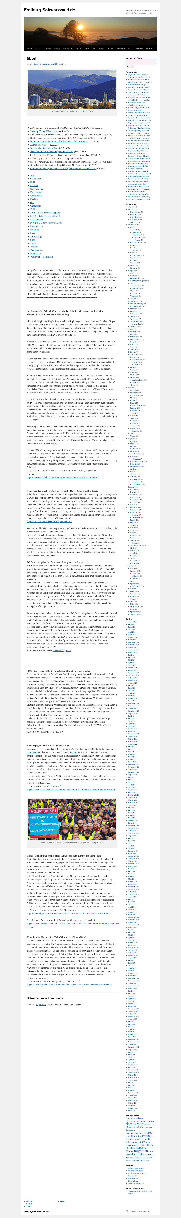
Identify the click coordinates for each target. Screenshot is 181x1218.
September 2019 (133, 833)
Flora (132, 398)
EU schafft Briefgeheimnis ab (138, 181)
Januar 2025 (132, 670)
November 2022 (133, 736)
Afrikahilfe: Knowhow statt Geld (139, 100)
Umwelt (133, 428)
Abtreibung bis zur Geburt (137, 105)
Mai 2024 (131, 690)
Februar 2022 (132, 759)
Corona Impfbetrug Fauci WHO (139, 130)
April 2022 (131, 754)
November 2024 (133, 675)
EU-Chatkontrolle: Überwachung (139, 196)
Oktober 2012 (132, 1044)
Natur (94, 48)
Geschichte (136, 459)
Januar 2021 (132, 792)
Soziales (133, 550)
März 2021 (131, 787)
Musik (132, 377)
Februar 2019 (132, 851)
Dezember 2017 (133, 886)
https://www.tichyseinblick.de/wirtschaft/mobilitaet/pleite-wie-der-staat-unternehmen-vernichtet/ (69, 984)
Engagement (68, 48)
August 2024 (132, 683)
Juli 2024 (131, 685)
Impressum (30, 1201)
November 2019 (133, 828)
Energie (57, 48)
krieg (133, 1148)
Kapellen (135, 499)
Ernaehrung (134, 392)
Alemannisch (134, 354)
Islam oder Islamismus (135, 168)
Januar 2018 (132, 884)
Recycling (135, 431)
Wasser (132, 436)
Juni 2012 (131, 1054)
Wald (132, 433)
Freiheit (147, 1135)
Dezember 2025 (133, 642)
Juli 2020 (131, 807)
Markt (132, 265)
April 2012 (131, 1059)
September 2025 (133, 650)
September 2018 (133, 863)
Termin (142, 1158)
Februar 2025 (132, 667)
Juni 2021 (131, 779)
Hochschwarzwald (136, 461)
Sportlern (133, 571)
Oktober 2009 (132, 1095)
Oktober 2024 (132, 678)
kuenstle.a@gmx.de (62, 650)
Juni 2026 (131, 627)
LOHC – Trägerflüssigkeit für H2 (45, 215)
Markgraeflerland (136, 466)
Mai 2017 (131, 904)
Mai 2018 (131, 874)
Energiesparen (36, 192)
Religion (110, 48)
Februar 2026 (132, 637)
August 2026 (132, 622)
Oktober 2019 (132, 830)
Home (29, 48)
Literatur (135, 362)
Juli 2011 (131, 1082)
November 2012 (133, 1042)
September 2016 (133, 925)
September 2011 (133, 1077)
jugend (128, 1145)
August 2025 (132, 652)
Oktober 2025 (132, 647)
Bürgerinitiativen (135, 306)
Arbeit (134, 553)
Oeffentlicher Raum (136, 380)
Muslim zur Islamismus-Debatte (139, 140)
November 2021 (133, 767)
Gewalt (134, 535)
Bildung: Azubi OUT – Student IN (139, 82)
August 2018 (132, 866)
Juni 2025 (131, 657)
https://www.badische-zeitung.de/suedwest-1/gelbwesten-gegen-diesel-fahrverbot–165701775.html (71, 789)
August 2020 (132, 805)
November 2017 (133, 889)
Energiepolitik (36, 188)
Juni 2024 (131, 688)
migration (141, 1150)
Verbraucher (134, 321)
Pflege (134, 543)
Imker (134, 260)
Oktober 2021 (132, 769)
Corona (143, 1121)
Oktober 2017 (132, 891)
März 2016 (131, 940)
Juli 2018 (131, 869)
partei (129, 1154)
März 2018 (131, 879)
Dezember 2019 (133, 825)
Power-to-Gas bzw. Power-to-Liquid (46, 222)
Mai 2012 (131, 1057)
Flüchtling (136, 1136)
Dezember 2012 (133, 1039)
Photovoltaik (136, 286)
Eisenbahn (135, 482)
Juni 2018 (131, 871)
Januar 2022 (132, 762)
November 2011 (133, 1072)
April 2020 (131, 815)
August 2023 (132, 713)
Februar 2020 (132, 820)
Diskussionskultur (135, 1127)
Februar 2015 (132, 973)
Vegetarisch (136, 395)
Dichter (132, 357)
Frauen (132, 522)
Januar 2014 (132, 1006)
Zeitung (146, 1160)
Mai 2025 (131, 660)
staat (137, 1157)
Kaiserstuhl (134, 464)
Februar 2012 (132, 1065)
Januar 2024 (132, 701)
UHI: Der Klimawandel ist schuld (139, 174)
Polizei (145, 1155)
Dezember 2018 (133, 856)
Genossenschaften (136, 242)
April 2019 (131, 846)
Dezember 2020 (133, 795)
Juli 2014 (131, 991)
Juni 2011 (131, 1085)
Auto (32, 175)
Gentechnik (136, 410)
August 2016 (132, 927)
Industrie (133, 263)
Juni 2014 (131, 993)
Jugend (132, 525)
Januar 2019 (132, 853)
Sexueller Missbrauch (137, 545)
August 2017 (132, 897)
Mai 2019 (131, 843)
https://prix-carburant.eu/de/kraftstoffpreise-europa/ (49, 521)
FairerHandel (134, 336)
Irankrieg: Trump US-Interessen (44, 131)
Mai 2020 (131, 813)
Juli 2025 (131, 655)
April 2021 (131, 785)
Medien (132, 375)
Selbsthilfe (120, 48)
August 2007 (132, 1100)
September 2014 (133, 986)
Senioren (133, 540)
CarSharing (136, 479)
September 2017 (133, 894)
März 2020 (131, 818)
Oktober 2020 (132, 800)
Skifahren (135, 576)
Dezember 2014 (133, 978)
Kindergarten (134, 219)
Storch (134, 423)
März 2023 (131, 726)
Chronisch (133, 512)
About (28, 1206)
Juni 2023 (131, 718)
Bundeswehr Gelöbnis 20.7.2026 (139, 135)
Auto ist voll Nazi (38, 144)
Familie (132, 520)
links (145, 1148)
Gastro (132, 599)
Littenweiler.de (133, 1178)
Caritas (132, 489)
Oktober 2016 (132, 922)
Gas (32, 202)
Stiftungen (133, 268)
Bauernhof (133, 594)
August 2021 (132, 774)
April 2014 (131, 998)
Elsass (132, 443)
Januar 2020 (132, 823)
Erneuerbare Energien (137, 1132)
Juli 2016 (131, 930)
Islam (142, 1142)
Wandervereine (135, 614)
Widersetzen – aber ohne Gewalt (139, 199)
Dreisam (135, 448)
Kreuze (132, 504)
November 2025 (133, 645)
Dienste (132, 227)
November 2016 (133, 919)
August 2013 (132, 1019)
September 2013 (133, 1016)
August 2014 (132, 988)
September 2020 (133, 802)
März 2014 (131, 1001)
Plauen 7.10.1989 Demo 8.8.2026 (139, 120)
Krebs (132, 530)
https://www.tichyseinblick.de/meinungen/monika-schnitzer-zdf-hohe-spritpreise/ (62, 477)
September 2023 (133, 711)
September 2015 (133, 955)
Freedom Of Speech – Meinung (138, 156)
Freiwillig (133, 311)
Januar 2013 (132, 1037)
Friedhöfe (133, 367)
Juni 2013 (131, 1024)
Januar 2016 (132, 945)
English (62, 1201)
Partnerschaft (134, 314)
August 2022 (132, 744)
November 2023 (133, 706)
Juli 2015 (131, 960)
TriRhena (133, 474)
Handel (132, 252)
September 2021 (133, 772)
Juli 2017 (131, 899)
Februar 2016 (132, 942)
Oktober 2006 (132, 1103)
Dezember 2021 (133, 764)
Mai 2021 (131, 782)
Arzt (133, 247)
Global (79, 48)
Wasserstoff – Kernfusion (41, 256)
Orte (131, 471)
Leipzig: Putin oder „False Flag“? (139, 123)
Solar (32, 232)
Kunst (132, 372)
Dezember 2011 (133, 1070)
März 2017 (131, 909)
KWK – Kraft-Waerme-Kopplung (45, 212)
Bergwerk (133, 390)
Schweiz (133, 347)
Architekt (135, 230)
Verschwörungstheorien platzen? (139, 107)
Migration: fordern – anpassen (138, 74)
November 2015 (133, 950)
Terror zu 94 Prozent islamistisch (139, 146)
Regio (101, 48)
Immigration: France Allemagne (138, 143)
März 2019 (131, 848)
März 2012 (131, 1062)
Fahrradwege (136, 484)
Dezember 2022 (133, 734)
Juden (148, 1142)
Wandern (133, 589)
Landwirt (133, 408)
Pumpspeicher (36, 226)
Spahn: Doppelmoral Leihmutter (139, 176)
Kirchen (133, 497)
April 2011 (131, 1090)
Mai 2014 (131, 996)
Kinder (132, 527)
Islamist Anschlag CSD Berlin (138, 151)
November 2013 (133, 1011)
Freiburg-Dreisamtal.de (136, 1168)
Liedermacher (137, 359)
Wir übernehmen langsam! (137, 191)
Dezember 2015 (133, 947)
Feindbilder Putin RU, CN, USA (139, 112)
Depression (136, 517)
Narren (132, 609)
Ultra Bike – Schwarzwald (137, 153)
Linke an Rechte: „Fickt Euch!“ (138, 90)
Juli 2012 (131, 1052)
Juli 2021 (131, 777)
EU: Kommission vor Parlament (139, 189)
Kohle (33, 209)
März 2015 (131, 970)
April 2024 (131, 693)
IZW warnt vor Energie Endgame (139, 97)
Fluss (132, 446)
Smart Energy (36, 236)
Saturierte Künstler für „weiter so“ (139, 77)
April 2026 (131, 632)
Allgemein (131, 207)
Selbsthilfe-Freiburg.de (136, 1183)
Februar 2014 (132, 1003)
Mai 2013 (131, 1026)
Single (132, 548)
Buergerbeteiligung (136, 303)
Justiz (134, 555)
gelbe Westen (33, 752)
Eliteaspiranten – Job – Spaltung (139, 125)
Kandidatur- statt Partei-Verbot (138, 163)
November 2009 (133, 1093)
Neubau (151, 1151)
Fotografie (135, 232)
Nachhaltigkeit (36, 219)
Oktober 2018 (132, 861)
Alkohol (135, 560)
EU (131, 334)
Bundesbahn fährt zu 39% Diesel (45, 148)
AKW (132, 273)
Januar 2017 (132, 914)
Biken (134, 573)
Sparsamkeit (136, 324)
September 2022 (133, 741)
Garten (132, 400)
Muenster (135, 502)
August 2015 (132, 958)
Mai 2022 (131, 751)
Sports (132, 581)
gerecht (138, 1139)
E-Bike (134, 293)
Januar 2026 (132, 639)
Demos (74, 752)
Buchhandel (136, 255)
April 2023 (131, 723)
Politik (137, 1154)
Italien (132, 344)
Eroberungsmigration (135, 110)
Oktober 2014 (132, 983)
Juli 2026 (131, 624)
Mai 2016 (131, 935)
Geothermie (35, 205)
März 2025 (131, 665)
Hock (134, 382)
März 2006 (131, 1105)
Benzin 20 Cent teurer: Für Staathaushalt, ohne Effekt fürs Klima (59, 141)
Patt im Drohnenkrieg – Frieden (138, 171)
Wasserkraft (35, 253)
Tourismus (139, 48)
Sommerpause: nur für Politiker (138, 186)
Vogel (134, 426)
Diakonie (133, 492)
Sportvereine (134, 583)
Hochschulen (134, 217)
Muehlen (133, 469)
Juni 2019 (131, 841)
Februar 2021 (132, 790)
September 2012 (133, 1047)
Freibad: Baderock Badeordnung (139, 118)
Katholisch (133, 494)
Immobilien (136, 235)
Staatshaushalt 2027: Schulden (138, 194)
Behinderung (134, 510)
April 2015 (131, 968)
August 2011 (132, 1080)
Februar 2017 (132, 912)
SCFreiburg (136, 586)
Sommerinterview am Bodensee (138, 79)
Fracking (34, 198)
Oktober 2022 (132, 739)
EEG (32, 181)
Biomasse (133, 275)
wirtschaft (139, 1160)
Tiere (132, 418)
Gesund (132, 245)
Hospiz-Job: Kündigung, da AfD (139, 87)
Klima (132, 403)
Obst (134, 413)
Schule (151, 1154)
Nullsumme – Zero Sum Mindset (139, 128)
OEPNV (55, 63)
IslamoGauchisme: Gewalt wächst (139, 161)
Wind (132, 298)
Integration (133, 342)
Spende (132, 316)
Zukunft (133, 326)
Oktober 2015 (132, 953)
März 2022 (131, 757)
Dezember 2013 (133, 1009)
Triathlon (135, 578)
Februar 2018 (132, 881)
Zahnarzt (135, 250)
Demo (150, 1121)
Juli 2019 (131, 838)
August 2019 (132, 835)
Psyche (132, 538)
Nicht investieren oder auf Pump (139, 158)
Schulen (133, 222)
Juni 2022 (131, 749)
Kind (144, 1145)
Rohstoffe (34, 229)
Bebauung (138, 237)
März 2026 (131, 634)
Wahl (150, 1157)
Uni (146, 1158)
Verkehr (45, 63)
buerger (141, 1118)
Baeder (132, 568)
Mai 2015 (131, 965)
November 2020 (133, 797)
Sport (130, 48)
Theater (132, 385)
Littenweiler (136, 454)
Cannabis (135, 563)
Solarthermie (136, 288)
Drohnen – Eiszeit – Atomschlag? (139, 133)
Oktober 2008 (132, 1098)
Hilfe (132, 604)
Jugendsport (136, 1145)
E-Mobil (34, 185)
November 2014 (133, 981)
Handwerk (133, 258)
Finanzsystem (134, 339)
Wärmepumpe (36, 249)
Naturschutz (134, 415)
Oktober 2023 (132, 708)
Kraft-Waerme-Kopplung (138, 280)
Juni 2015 (131, 963)
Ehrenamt (133, 308)
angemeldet (41, 1004)
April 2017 (131, 907)
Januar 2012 (132, 1067)
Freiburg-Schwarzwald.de (49, 10)
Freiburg (133, 451)
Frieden (130, 1139)
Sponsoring (134, 319)
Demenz (135, 515)
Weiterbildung (130, 1160)
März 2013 (131, 1031)
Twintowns (134, 349)
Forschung (133, 214)
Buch (136, 364)
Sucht (132, 558)
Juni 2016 (131, 932)
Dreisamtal (133, 441)
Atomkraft (134, 1118)
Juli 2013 (131, 1021)
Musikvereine (134, 606)
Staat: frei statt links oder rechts (138, 148)
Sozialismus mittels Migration (138, 95)
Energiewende (36, 195)
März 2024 (131, 695)
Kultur (86, 48)
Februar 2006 (132, 1108)
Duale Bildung (135, 212)
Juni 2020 (131, 810)
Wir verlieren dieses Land (136, 102)
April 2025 (131, 662)
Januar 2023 (132, 731)
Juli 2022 (131, 746)
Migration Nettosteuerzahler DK (139, 92)
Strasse (33, 239)
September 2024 (133, 680)
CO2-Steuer (35, 178)
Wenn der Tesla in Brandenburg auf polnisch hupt (52, 151)
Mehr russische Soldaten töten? (138, 115)
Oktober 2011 (132, 1075)
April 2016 (131, 937)
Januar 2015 (132, 975)
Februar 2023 (132, 729)
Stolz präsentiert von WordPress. (140, 1211)
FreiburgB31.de (133, 1176)
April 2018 (131, 876)
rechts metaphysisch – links (137, 184)
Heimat (132, 456)
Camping (133, 596)
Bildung (38, 48)
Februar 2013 (132, 1034)
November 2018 (133, 858)
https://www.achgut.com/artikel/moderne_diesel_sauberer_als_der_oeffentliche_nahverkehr (67, 913)
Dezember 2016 (133, 917)
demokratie (135, 1123)
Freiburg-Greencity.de (135, 1170)
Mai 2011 (131, 1087)
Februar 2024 (132, 698)
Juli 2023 (131, 716)
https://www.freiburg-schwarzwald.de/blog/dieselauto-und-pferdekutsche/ (63, 168)
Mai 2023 (131, 721)
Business (47, 48)
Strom (33, 243)
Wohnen (137, 240)
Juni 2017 (131, 902)
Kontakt (29, 1204)
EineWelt (133, 331)
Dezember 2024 (133, 673)
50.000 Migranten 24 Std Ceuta (138, 138)
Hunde (134, 420)
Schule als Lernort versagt (137, 84)
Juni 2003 (131, 1110)
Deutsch (147, 1124)
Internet (132, 370)
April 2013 (131, 1029)
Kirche (149, 1145)
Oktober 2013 (132, 1014)
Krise (132, 532)
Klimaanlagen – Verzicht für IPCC (139, 166)
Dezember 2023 (133, 703)
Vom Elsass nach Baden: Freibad (139, 179)
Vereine (149, 48)
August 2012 (132, 1049)
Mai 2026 (131, 629)
